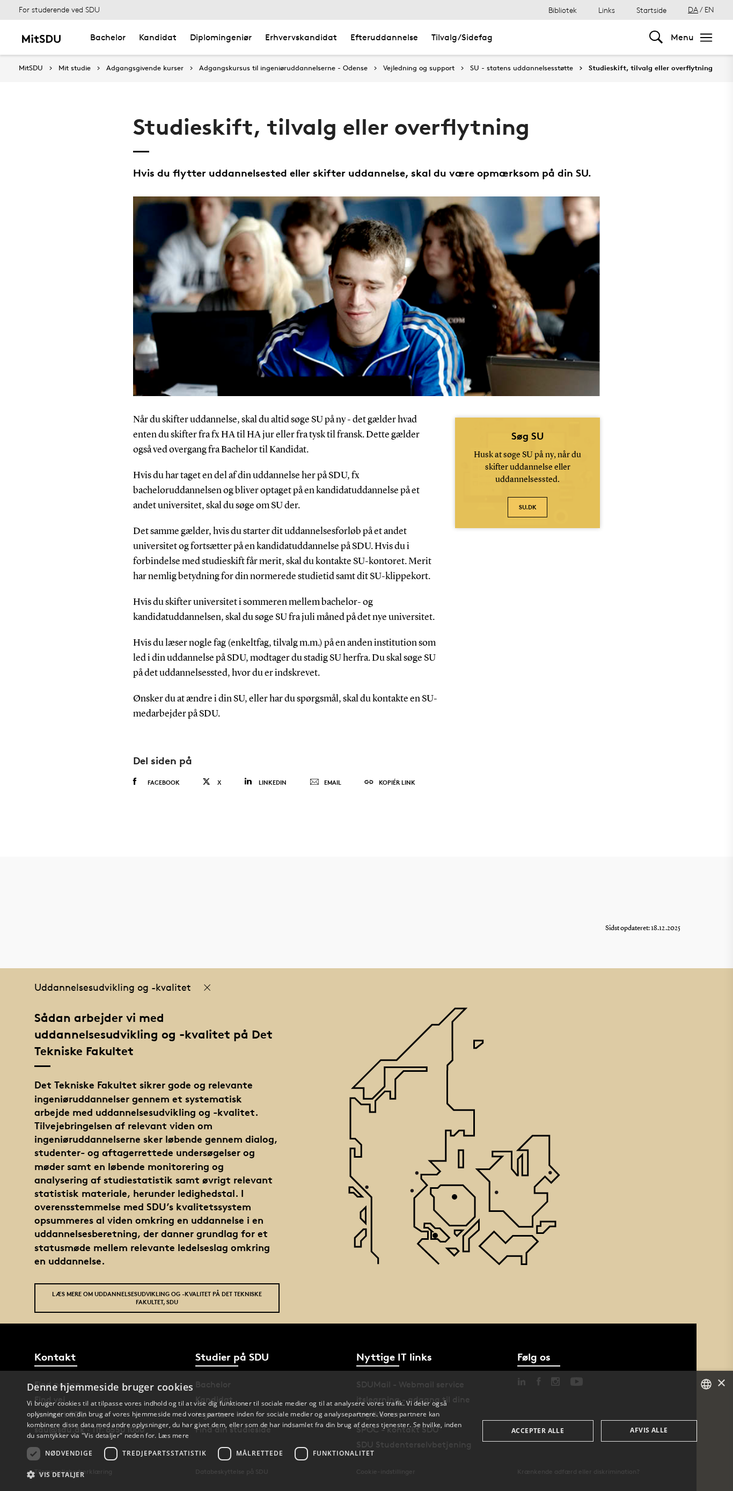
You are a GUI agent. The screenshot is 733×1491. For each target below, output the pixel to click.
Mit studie (74, 68)
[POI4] (458, 1201)
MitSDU (31, 67)
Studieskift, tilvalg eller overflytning (651, 68)
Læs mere (173, 1435)
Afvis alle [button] (649, 1430)
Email (332, 782)
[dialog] (366, 1431)
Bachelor (108, 37)
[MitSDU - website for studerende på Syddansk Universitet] (41, 37)
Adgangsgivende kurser (145, 68)
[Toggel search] (656, 37)
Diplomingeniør (221, 37)
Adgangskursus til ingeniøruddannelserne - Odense (283, 68)
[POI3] (439, 1239)
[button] (246, 1474)
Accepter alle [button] (537, 1430)
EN (709, 9)
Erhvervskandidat (301, 37)
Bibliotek (562, 9)
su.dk (528, 507)
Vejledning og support (419, 68)
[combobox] (706, 1384)
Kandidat (158, 37)
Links (606, 9)
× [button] (721, 1383)
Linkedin (273, 782)
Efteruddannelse (384, 37)
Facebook (164, 782)
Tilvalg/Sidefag (462, 37)
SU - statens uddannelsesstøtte (521, 68)
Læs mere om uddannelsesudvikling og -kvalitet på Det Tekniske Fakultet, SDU (157, 1298)
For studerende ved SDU (59, 9)
